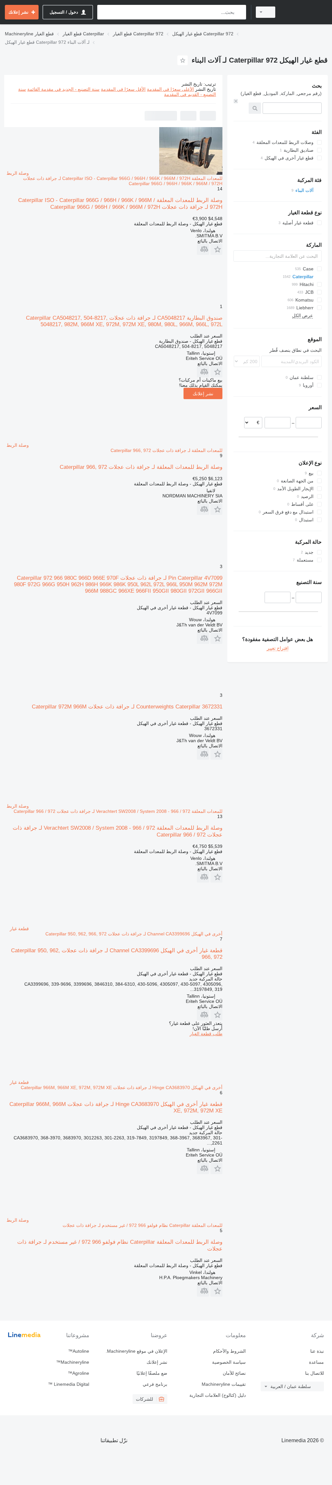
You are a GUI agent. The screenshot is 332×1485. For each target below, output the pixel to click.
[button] (216, 249)
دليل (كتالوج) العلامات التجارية (217, 1395)
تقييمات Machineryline (223, 1384)
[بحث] (240, 12)
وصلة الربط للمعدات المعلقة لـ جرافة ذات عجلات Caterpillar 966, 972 (141, 467)
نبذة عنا (317, 1351)
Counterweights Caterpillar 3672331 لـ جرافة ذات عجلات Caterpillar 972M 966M (127, 707)
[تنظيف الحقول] (235, 101)
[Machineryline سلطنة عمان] (304, 12)
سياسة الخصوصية (228, 1362)
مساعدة (316, 1362)
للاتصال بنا (314, 1373)
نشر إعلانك (203, 393)
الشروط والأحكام (229, 1351)
